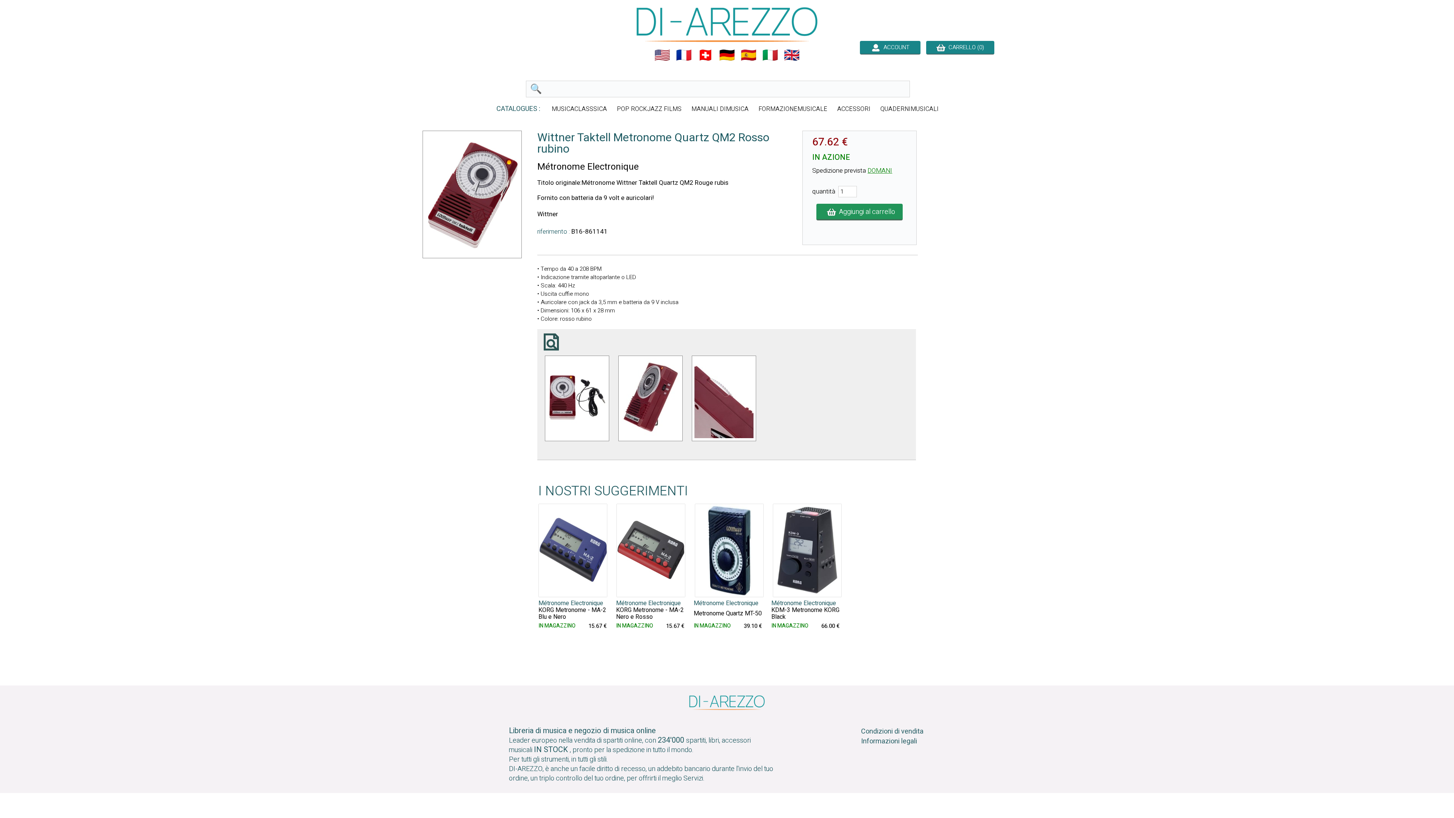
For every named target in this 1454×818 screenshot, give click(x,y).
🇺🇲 (662, 55)
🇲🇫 (684, 55)
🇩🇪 (727, 55)
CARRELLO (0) (964, 47)
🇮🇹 (770, 55)
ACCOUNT (895, 47)
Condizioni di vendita (892, 731)
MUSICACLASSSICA (579, 109)
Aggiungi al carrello (865, 212)
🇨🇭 (705, 55)
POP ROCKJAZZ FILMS (649, 109)
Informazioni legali (889, 741)
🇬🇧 (792, 55)
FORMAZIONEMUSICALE (792, 109)
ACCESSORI (854, 109)
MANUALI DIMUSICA (720, 109)
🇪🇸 (749, 55)
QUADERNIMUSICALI (909, 109)
